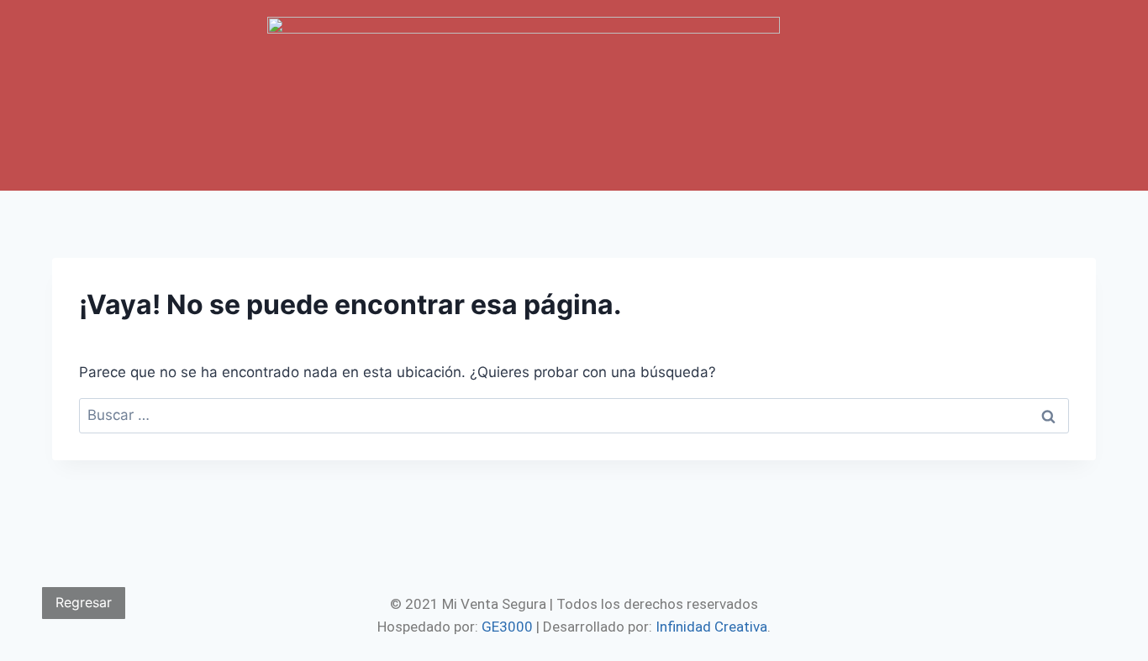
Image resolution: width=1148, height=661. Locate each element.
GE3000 (507, 626)
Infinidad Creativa (711, 626)
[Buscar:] (574, 415)
